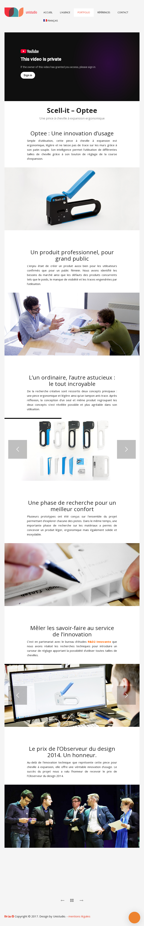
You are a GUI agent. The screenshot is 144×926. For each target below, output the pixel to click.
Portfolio (84, 12)
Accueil (48, 12)
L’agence (65, 12)
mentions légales (79, 916)
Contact (123, 12)
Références (104, 12)
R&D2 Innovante (99, 641)
